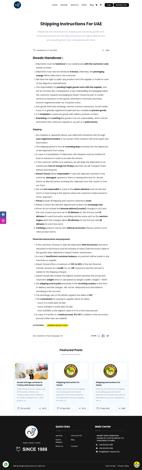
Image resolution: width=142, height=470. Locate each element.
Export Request (59, 440)
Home (54, 5)
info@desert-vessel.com (109, 452)
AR (61, 336)
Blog (92, 5)
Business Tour (121, 5)
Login (109, 5)
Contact (74, 446)
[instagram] (3, 221)
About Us (74, 5)
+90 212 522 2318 (106, 445)
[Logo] (17, 5)
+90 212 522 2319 (106, 448)
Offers (84, 5)
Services (64, 5)
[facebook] (3, 214)
